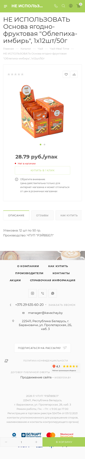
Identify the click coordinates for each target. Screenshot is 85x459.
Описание (16, 215)
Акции (15, 280)
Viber (42, 293)
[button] (40, 144)
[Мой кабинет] (71, 6)
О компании (28, 266)
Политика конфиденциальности (45, 360)
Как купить (69, 215)
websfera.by (62, 377)
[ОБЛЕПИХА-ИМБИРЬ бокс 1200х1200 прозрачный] (42, 112)
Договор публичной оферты (30, 372)
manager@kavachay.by (45, 313)
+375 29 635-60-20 (29, 304)
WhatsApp (52, 293)
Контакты (61, 273)
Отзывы (42, 215)
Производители (29, 273)
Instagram (32, 293)
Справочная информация (53, 280)
